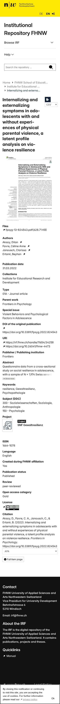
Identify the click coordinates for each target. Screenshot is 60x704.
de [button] (42, 13)
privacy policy (30, 699)
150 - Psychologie (13, 410)
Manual (11, 656)
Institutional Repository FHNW (25, 29)
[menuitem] (30, 42)
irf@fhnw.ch (19, 615)
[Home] (19, 4)
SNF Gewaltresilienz (30, 425)
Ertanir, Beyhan (11, 254)
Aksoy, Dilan (10, 242)
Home (6, 82)
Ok (53, 698)
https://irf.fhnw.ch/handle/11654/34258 (30, 342)
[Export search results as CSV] (48, 99)
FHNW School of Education (31, 82)
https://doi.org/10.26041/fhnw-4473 (28, 346)
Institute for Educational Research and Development (23, 86)
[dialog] (30, 694)
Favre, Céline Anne (14, 246)
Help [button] (7, 54)
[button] (53, 13)
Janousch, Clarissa (14, 250)
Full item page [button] (14, 559)
